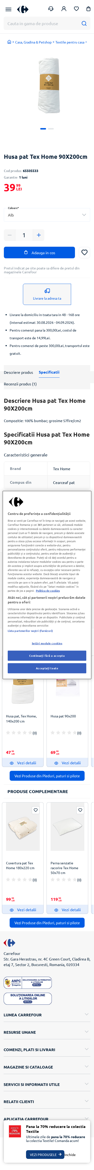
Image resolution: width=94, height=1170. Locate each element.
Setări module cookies (47, 643)
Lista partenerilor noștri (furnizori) (30, 631)
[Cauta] (84, 23)
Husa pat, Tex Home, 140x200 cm (21, 718)
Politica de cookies (48, 590)
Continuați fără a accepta (47, 655)
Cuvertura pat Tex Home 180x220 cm (20, 865)
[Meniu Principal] (8, 9)
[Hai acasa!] (9, 42)
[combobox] (47, 215)
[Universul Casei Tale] (22, 9)
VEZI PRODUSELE (43, 1154)
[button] (88, 9)
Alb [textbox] (11, 214)
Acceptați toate (47, 668)
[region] (47, 585)
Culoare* (13, 208)
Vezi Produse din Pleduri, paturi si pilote (47, 775)
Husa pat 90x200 (63, 716)
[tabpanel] (47, 82)
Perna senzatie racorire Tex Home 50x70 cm (64, 868)
